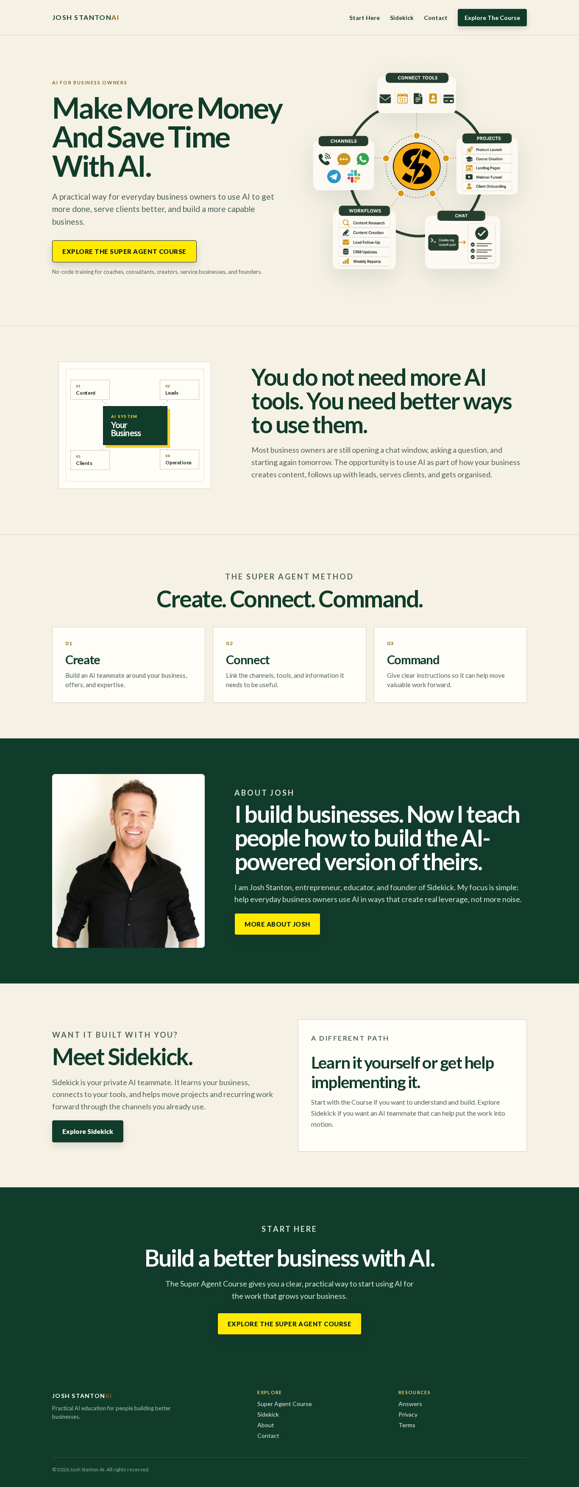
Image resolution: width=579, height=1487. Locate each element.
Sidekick (402, 17)
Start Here (364, 17)
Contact (436, 17)
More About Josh (277, 924)
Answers (410, 1403)
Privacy (408, 1414)
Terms (406, 1425)
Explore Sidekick (87, 1131)
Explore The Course (492, 17)
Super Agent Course (284, 1403)
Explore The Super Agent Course (124, 251)
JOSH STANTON (85, 17)
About (265, 1425)
